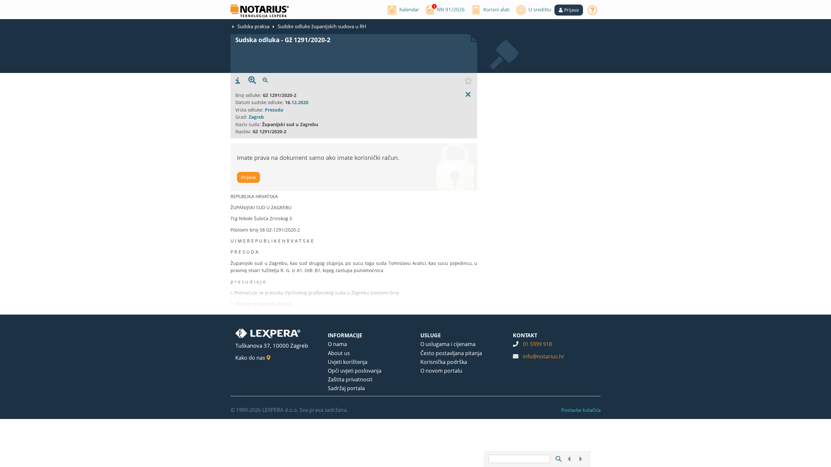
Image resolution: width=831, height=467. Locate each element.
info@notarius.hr (543, 356)
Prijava (248, 177)
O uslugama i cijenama (448, 344)
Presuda (274, 110)
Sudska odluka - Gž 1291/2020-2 (282, 40)
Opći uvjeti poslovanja (354, 370)
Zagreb (256, 117)
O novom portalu (441, 370)
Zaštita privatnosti (350, 379)
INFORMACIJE (345, 335)
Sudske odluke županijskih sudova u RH (322, 26)
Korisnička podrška (443, 361)
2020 (303, 102)
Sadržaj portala (346, 388)
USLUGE (430, 335)
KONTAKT (525, 335)
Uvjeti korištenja (347, 361)
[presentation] (237, 81)
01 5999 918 (537, 344)
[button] (568, 10)
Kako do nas (251, 357)
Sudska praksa (253, 26)
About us (339, 353)
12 (294, 102)
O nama (337, 344)
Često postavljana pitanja (451, 353)
